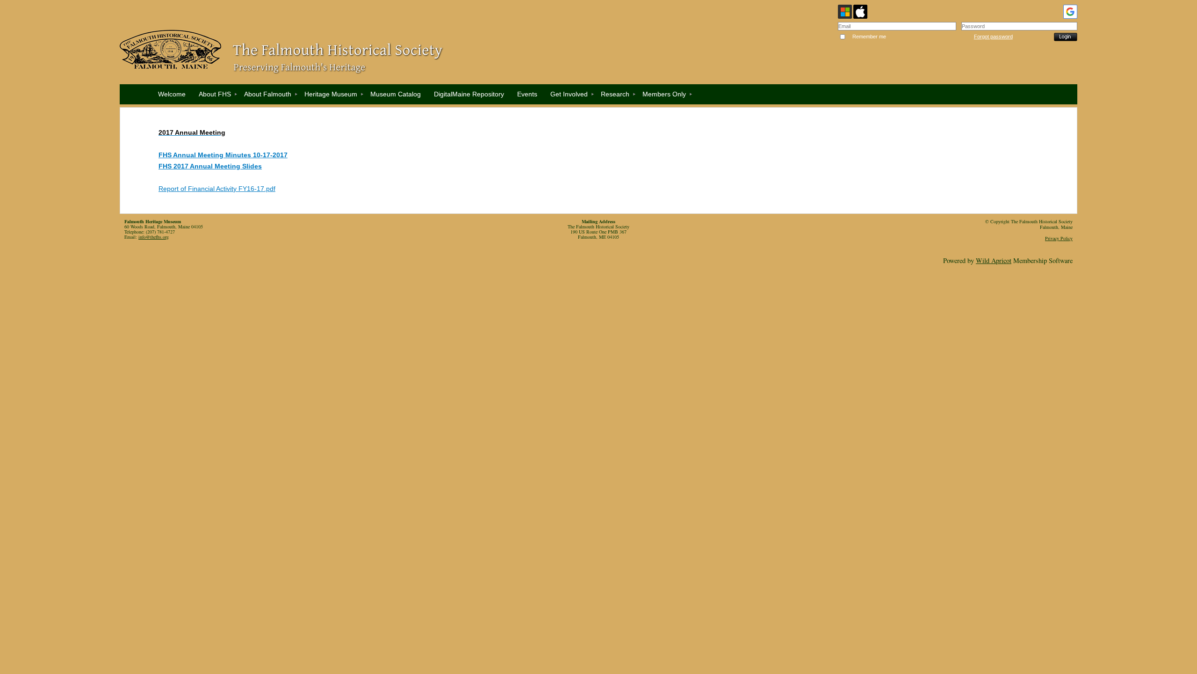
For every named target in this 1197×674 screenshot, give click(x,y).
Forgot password (993, 36)
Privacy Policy (1059, 238)
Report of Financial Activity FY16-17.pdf (217, 188)
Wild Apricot (993, 260)
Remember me (869, 36)
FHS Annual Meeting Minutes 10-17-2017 (223, 155)
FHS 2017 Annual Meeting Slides (210, 166)
